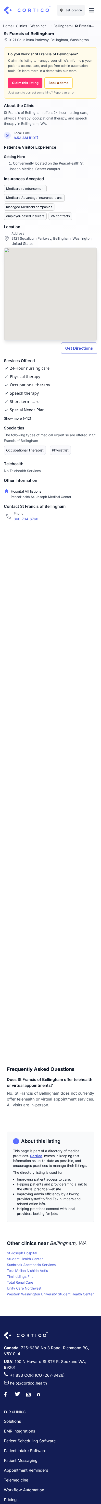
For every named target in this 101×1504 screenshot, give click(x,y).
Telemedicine (16, 1480)
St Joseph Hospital (22, 1253)
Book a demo (58, 83)
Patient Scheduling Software (30, 1440)
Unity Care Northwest (24, 1288)
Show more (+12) (17, 418)
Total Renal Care (20, 1282)
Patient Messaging (21, 1460)
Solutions (12, 1421)
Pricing (10, 1499)
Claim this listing (25, 83)
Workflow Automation (24, 1489)
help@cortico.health (28, 1383)
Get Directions (79, 348)
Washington (40, 26)
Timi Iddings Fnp (20, 1276)
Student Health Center (25, 1259)
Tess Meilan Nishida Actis (27, 1270)
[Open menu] (91, 10)
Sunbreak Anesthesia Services (31, 1265)
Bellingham (62, 26)
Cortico (36, 1156)
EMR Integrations (19, 1431)
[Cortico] (27, 10)
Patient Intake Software (25, 1450)
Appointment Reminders (26, 1470)
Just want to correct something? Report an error (41, 92)
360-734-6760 (26, 519)
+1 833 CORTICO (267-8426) (37, 1375)
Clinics (21, 26)
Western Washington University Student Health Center (50, 1294)
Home (8, 26)
